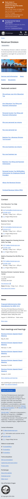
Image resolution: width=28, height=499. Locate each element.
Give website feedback (11, 384)
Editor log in (4, 479)
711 (10, 409)
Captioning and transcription (9, 463)
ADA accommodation (7, 460)
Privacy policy (5, 466)
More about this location (8, 288)
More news (4, 321)
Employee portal (5, 476)
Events (3, 80)
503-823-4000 (22, 408)
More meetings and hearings (9, 378)
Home (3, 38)
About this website (6, 473)
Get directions (5, 283)
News (22, 76)
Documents (12, 80)
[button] (21, 33)
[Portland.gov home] (7, 33)
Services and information (9, 76)
